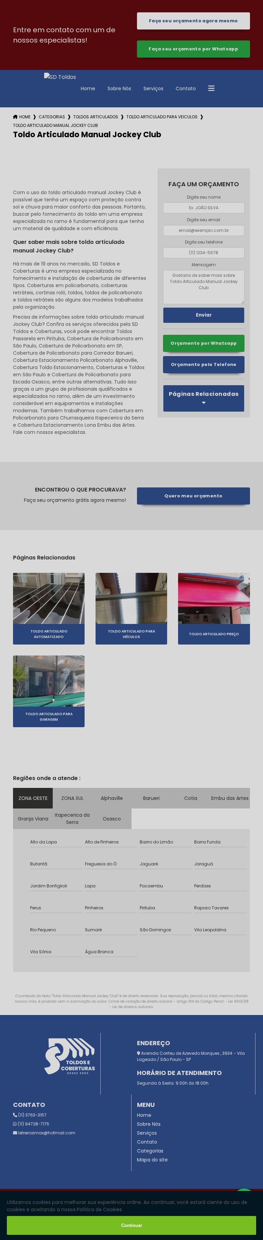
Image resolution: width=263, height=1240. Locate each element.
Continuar (131, 1225)
